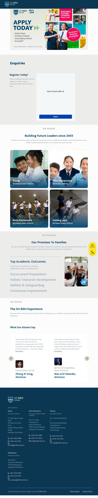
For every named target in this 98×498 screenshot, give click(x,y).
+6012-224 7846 (15, 476)
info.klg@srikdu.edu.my (16, 445)
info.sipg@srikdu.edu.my (58, 443)
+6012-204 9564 (36, 438)
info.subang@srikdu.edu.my (18, 480)
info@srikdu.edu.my (38, 441)
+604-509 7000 (57, 436)
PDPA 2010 (42, 491)
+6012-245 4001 (15, 441)
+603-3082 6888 (15, 438)
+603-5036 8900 (15, 473)
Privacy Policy (75, 491)
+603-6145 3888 (36, 435)
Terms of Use (87, 491)
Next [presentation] (86, 358)
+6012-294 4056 (57, 439)
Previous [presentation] (11, 358)
